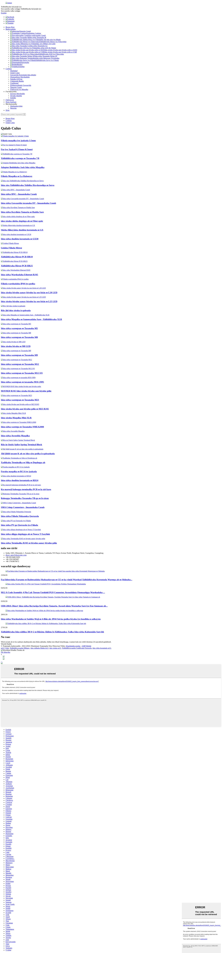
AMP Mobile (86, 646)
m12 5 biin (5, 648)
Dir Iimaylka (5, 652)
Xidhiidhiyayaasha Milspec (20, 648)
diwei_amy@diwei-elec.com (16, 555)
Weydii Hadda (6, 644)
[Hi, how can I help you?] (2, 663)
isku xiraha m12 (55, 648)
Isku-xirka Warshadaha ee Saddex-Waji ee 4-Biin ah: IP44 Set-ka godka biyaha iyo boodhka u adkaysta (51, 619)
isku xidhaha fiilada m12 (39, 648)
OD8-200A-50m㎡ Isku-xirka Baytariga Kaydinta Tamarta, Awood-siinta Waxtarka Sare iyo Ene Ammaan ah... (54, 606)
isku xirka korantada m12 (101, 648)
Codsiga (9, 121)
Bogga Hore (10, 118)
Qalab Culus (10, 123)
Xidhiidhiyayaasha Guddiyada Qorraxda (77, 648)
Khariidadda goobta (73, 646)
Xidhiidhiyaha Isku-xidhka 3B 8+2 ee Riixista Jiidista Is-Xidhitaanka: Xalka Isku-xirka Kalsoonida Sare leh (52, 632)
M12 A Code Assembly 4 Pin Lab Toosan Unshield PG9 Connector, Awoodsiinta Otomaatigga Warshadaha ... (53, 592)
